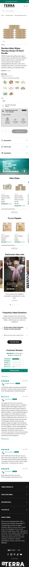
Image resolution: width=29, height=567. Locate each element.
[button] (14, 11)
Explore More (14, 342)
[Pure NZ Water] (17, 87)
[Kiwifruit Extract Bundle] (22, 81)
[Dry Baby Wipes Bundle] (11, 81)
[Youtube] (21, 554)
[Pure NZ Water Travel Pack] (5, 93)
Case (4, 101)
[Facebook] (8, 554)
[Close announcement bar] (27, 1)
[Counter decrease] (2, 131)
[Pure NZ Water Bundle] (22, 87)
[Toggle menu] (2, 6)
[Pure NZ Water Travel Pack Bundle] (11, 93)
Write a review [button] (14, 370)
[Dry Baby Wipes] (5, 81)
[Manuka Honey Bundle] (11, 87)
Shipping (3, 75)
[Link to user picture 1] (5, 442)
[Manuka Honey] (5, 87)
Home (2, 15)
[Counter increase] (8, 131)
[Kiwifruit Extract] (17, 81)
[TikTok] (18, 554)
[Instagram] (11, 554)
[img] (5, 381)
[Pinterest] (14, 554)
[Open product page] (7, 187)
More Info (4, 542)
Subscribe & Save (9, 15)
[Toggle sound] (22, 289)
